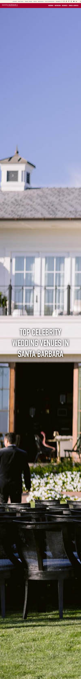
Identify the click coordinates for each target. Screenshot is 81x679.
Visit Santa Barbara (10, 5)
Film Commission (49, 1)
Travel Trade (28, 1)
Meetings (20, 1)
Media (35, 1)
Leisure (15, 1)
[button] (57, 5)
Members (58, 1)
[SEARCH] (80, 1)
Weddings (41, 1)
